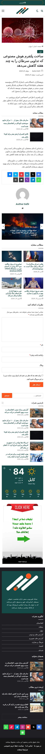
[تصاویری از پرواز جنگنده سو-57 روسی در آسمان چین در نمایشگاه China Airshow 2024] (12, 256)
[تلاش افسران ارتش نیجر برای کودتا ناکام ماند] (36, 136)
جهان (30, 46)
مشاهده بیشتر (22, 717)
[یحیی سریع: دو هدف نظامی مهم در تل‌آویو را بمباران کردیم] (33, 283)
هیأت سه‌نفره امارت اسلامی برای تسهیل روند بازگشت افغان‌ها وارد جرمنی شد (23, 232)
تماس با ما (29, 746)
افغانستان (32, 223)
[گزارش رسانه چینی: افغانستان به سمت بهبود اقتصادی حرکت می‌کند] (36, 413)
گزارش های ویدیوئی (36, 635)
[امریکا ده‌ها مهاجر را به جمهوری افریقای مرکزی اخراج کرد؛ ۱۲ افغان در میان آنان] (36, 445)
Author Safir (36, 71)
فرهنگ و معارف (37, 642)
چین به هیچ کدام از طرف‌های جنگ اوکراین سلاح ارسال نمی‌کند (14, 293)
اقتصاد (41, 646)
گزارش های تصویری (36, 638)
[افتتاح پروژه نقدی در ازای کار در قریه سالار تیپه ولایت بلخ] (36, 707)
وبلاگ (41, 365)
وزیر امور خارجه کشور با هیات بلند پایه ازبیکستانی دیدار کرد (15, 695)
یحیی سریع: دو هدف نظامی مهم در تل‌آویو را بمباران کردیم (33, 293)
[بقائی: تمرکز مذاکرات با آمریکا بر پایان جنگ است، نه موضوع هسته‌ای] (33, 256)
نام (41, 345)
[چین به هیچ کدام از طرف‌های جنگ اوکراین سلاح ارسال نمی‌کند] (12, 283)
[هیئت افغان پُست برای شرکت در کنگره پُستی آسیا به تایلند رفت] (36, 457)
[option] (22, 226)
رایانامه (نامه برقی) (36, 355)
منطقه (41, 627)
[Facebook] (38, 174)
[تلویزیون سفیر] (22, 10)
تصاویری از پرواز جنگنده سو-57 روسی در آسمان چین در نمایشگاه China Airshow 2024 (13, 267)
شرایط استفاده (22, 750)
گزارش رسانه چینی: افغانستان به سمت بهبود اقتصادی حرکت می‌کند (16, 411)
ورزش (41, 650)
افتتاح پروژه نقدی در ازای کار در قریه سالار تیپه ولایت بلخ (15, 705)
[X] (32, 174)
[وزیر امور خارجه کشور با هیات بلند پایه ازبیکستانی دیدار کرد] (36, 697)
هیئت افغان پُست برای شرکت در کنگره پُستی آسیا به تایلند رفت (17, 455)
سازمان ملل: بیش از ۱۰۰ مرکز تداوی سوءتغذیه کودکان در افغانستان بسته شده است (15, 123)
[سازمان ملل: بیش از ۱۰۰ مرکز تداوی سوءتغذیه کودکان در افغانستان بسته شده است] (36, 123)
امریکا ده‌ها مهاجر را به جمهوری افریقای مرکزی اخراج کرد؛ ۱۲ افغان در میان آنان (15, 445)
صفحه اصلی (37, 46)
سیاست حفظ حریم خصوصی (14, 746)
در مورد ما (37, 746)
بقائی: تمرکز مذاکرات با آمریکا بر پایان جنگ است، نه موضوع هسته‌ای (33, 266)
